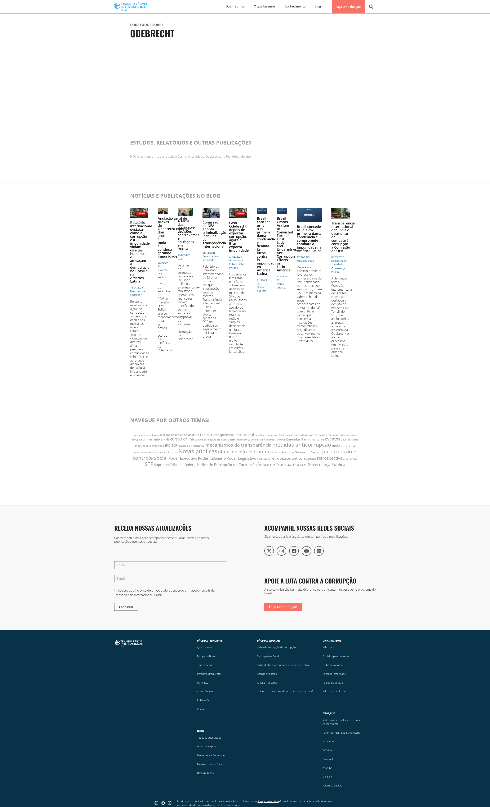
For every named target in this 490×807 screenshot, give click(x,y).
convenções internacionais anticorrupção (332, 435)
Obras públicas (278, 452)
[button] (371, 6)
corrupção (137, 439)
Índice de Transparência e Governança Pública (301, 464)
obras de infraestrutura (243, 451)
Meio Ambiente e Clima (210, 764)
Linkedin (327, 776)
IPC (167, 445)
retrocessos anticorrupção (293, 458)
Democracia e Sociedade (211, 755)
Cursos (201, 709)
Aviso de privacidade (334, 691)
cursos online (182, 439)
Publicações (263, 458)
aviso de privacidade (154, 590)
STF (149, 464)
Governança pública (208, 746)
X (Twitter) (328, 750)
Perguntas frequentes (209, 674)
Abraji (137, 435)
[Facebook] (294, 551)
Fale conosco (330, 647)
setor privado (350, 458)
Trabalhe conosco (333, 665)
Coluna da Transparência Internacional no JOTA (283, 691)
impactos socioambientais (149, 445)
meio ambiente (344, 445)
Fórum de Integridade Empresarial (342, 732)
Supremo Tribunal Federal (175, 464)
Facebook (328, 759)
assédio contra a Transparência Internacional (221, 435)
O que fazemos (205, 691)
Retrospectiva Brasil (268, 656)
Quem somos (204, 647)
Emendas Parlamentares (305, 439)
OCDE (291, 452)
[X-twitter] (269, 551)
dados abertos (229, 439)
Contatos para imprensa (336, 656)
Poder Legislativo (241, 458)
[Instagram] (281, 551)
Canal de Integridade (334, 674)
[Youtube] (306, 551)
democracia (270, 439)
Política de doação (333, 682)
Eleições (280, 439)
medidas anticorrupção (301, 444)
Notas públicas (197, 451)
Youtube (327, 768)
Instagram (328, 741)
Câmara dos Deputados (207, 439)
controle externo (298, 435)
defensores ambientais (250, 439)
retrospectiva (329, 458)
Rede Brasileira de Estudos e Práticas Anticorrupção (343, 722)
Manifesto (202, 682)
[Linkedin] (319, 551)
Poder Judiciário (212, 458)
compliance (260, 435)
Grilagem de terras (267, 682)
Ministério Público (143, 452)
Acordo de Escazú (150, 435)
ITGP (174, 445)
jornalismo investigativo (191, 445)
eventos (332, 439)
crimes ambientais (156, 439)
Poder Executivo (182, 458)
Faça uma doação (332, 785)
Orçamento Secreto (308, 452)
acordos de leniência (173, 435)
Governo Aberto (349, 439)
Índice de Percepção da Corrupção (227, 464)
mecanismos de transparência (238, 445)
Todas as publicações (209, 737)
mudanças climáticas (166, 452)
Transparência (205, 665)
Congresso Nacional (277, 435)
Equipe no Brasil (206, 656)
